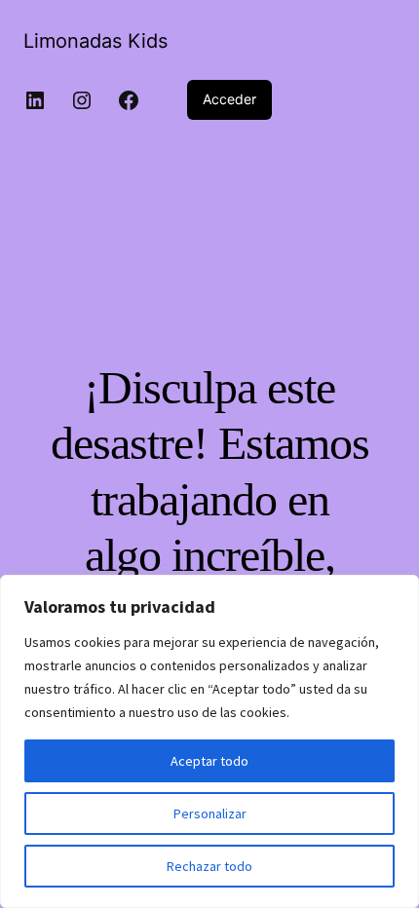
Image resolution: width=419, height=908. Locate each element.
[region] (209, 741)
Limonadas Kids (95, 41)
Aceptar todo (209, 761)
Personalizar (210, 813)
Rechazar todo (209, 866)
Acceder (229, 99)
